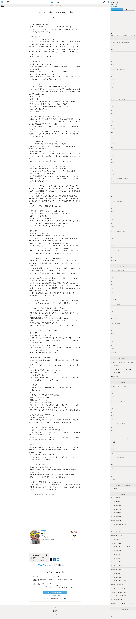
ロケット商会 (114, 4)
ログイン (61, 595)
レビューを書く (117, 9)
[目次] (108, 2)
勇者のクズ (114, 3)
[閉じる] (46, 555)
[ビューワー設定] (104, 2)
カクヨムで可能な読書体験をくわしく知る (54, 598)
